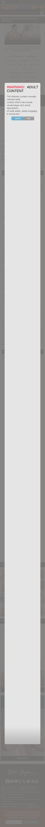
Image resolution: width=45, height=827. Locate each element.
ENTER (18, 118)
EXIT (29, 118)
